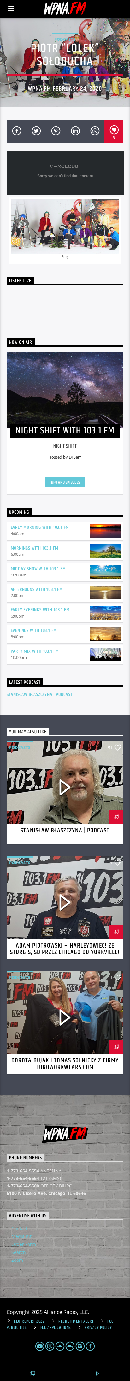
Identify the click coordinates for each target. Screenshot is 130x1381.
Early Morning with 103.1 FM (40, 527)
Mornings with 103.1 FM (35, 548)
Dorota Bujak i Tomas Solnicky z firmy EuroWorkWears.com (64, 1063)
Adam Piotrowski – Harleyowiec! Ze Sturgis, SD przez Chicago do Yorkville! (65, 949)
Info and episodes (65, 482)
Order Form (23, 1244)
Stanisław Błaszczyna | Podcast (40, 695)
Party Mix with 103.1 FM (35, 651)
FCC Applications (55, 1327)
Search (18, 1252)
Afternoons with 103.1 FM (37, 589)
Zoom (17, 1260)
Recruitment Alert (76, 1321)
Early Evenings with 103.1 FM (40, 610)
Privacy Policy (98, 1327)
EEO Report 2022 (29, 1321)
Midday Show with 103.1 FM (38, 569)
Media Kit (21, 1236)
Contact (19, 1228)
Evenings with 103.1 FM (34, 631)
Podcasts (64, 39)
